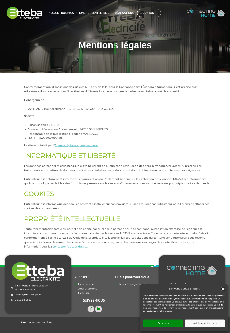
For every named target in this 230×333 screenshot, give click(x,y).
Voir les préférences (205, 323)
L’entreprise (100, 13)
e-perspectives (42, 322)
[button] (223, 289)
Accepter (163, 323)
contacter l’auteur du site (70, 246)
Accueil (54, 13)
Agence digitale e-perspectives (76, 145)
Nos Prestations (73, 13)
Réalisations (124, 13)
